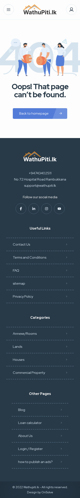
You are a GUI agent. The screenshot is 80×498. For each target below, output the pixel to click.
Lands (17, 346)
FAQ (16, 270)
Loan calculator (30, 423)
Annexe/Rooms (25, 333)
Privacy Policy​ (23, 296)
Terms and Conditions (29, 257)
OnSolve (47, 492)
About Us (25, 436)
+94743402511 (40, 173)
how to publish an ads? (35, 462)
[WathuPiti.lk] (40, 10)
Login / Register (30, 449)
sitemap (19, 283)
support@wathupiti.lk (40, 185)
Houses (18, 359)
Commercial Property (29, 372)
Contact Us (21, 244)
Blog (21, 410)
